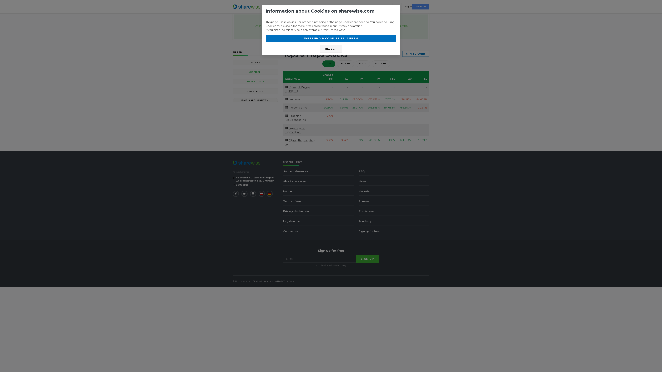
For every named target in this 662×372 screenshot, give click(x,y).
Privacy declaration (350, 26)
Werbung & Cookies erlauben (331, 38)
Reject (331, 48)
